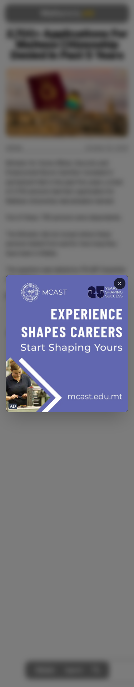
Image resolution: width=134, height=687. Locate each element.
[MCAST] (67, 343)
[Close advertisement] (119, 283)
